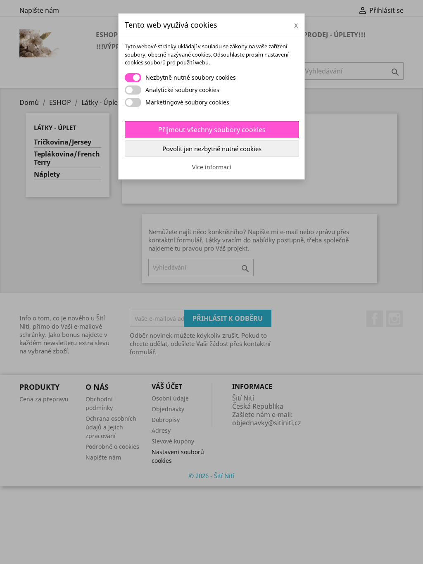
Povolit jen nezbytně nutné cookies (211, 149)
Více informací (211, 167)
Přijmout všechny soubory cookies (212, 129)
